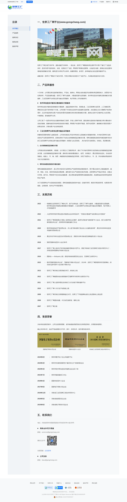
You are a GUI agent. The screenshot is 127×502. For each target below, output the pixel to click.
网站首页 (32, 483)
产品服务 (101, 1)
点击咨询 (48, 450)
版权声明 (15, 46)
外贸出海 (95, 1)
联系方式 (50, 483)
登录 (22, 1)
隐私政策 (15, 42)
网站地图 (94, 483)
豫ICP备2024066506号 (78, 494)
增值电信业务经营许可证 (60, 492)
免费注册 (29, 1)
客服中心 (59, 483)
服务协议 (15, 37)
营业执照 (71, 492)
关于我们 (15, 28)
